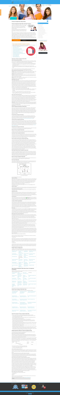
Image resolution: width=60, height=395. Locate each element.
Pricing (30, 391)
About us (18, 2)
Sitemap (23, 391)
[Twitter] (40, 0)
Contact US (39, 391)
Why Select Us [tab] (24, 40)
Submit (34, 2)
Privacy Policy (26, 391)
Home (15, 2)
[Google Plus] (41, 0)
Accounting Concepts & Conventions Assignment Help (21, 254)
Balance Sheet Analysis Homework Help (17, 48)
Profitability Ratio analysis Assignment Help (17, 52)
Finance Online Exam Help (16, 47)
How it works (22, 2)
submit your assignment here (27, 377)
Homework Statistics (40, 36)
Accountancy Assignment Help (41, 29)
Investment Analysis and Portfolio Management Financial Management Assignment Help (23, 303)
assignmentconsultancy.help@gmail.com (18, 0)
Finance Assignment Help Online (41, 30)
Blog (21, 391)
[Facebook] (39, 0)
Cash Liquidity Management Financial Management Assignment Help (15, 292)
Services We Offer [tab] (16, 40)
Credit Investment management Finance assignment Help (20, 282)
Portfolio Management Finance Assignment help (20, 273)
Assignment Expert (40, 35)
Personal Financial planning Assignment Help (28, 118)
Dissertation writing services (41, 34)
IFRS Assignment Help (14, 256)
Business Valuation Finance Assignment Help (20, 285)
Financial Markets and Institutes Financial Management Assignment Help (23, 292)
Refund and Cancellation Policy (35, 391)
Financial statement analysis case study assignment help (19, 53)
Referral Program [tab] (16, 41)
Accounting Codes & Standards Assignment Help (21, 252)
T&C (28, 391)
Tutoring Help (30, 2)
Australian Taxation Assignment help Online (20, 276)
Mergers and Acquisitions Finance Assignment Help (25, 282)
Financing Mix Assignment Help (32, 256)
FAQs (25, 2)
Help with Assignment (40, 37)
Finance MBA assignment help (16, 54)
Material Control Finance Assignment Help (26, 260)
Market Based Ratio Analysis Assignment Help (18, 51)
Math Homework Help (40, 24)
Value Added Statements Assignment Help (20, 266)
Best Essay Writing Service (41, 28)
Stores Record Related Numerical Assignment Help (26, 263)
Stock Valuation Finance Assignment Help (25, 279)
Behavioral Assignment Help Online (25, 276)
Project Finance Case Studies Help (16, 46)
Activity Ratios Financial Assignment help (17, 49)
